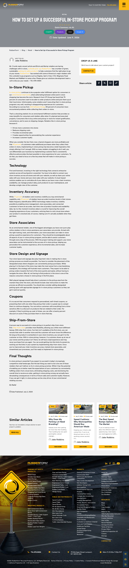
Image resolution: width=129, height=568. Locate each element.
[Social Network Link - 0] (106, 463)
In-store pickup (15, 92)
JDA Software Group (37, 107)
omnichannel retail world (21, 95)
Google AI (80, 32)
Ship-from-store (19, 328)
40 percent (17, 144)
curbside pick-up (34, 69)
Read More (58, 446)
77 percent (18, 197)
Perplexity (60, 32)
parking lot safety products (28, 71)
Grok (70, 32)
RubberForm (14, 50)
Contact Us (56, 552)
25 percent (25, 199)
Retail (64, 14)
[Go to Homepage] (13, 5)
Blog (23, 50)
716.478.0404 (111, 5)
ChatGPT (49, 32)
